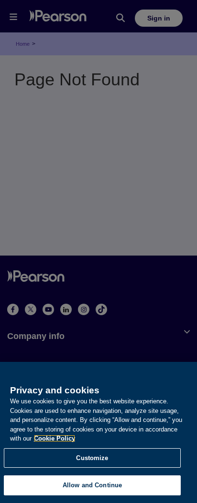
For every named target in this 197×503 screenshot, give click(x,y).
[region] (98, 432)
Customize (92, 458)
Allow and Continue (92, 485)
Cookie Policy (54, 438)
